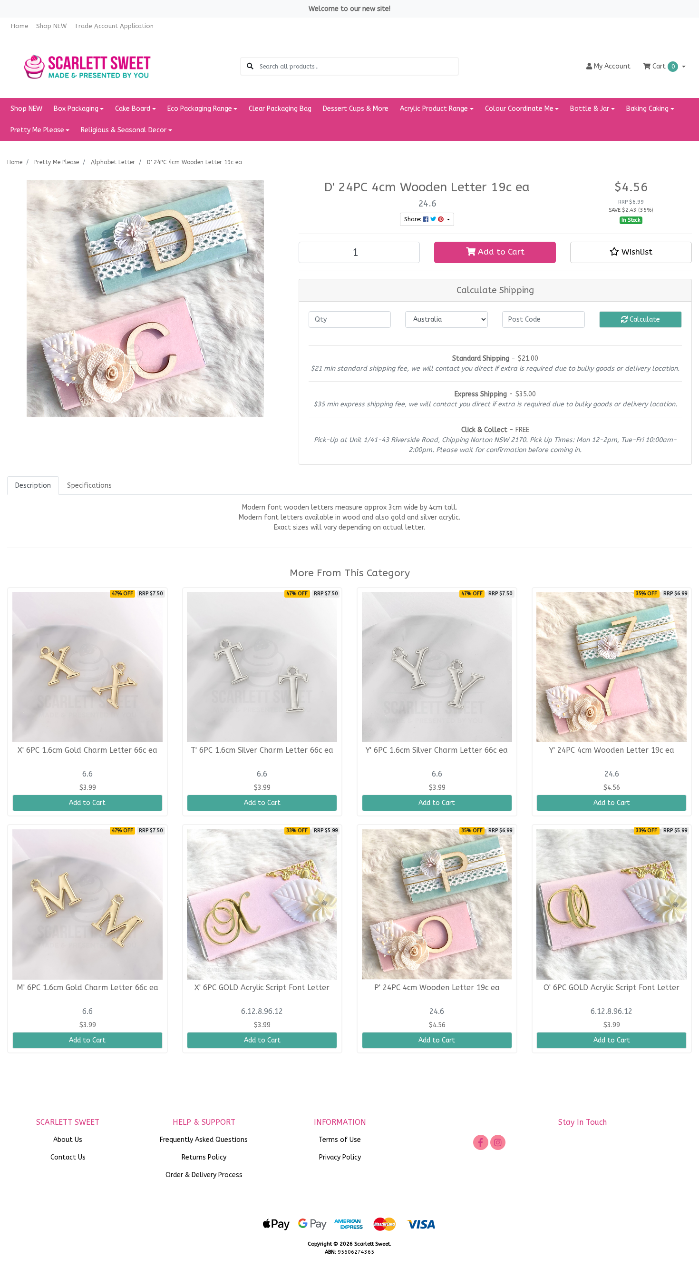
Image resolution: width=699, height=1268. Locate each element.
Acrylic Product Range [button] (434, 109)
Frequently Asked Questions (204, 1140)
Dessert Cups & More (355, 109)
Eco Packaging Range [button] (199, 109)
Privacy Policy (340, 1157)
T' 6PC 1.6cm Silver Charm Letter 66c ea (262, 750)
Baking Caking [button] (647, 109)
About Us (67, 1140)
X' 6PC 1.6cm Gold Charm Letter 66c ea (87, 750)
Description (33, 486)
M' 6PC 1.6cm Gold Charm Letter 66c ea (87, 987)
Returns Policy (204, 1157)
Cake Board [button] (132, 109)
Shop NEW (51, 25)
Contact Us (68, 1157)
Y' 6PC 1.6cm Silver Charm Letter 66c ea (437, 750)
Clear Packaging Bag (280, 109)
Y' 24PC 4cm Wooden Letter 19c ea (611, 750)
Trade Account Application (114, 25)
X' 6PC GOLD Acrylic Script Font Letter (262, 987)
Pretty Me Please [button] (37, 130)
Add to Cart (500, 252)
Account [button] (612, 66)
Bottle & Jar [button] (589, 109)
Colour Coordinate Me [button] (519, 109)
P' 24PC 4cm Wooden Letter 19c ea (437, 987)
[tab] (33, 485)
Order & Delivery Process (204, 1175)
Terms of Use (340, 1140)
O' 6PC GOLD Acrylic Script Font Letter (612, 987)
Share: (413, 219)
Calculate (644, 319)
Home (20, 25)
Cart (662, 66)
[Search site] (250, 66)
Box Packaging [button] (76, 109)
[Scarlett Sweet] (87, 66)
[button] (631, 252)
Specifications (89, 486)
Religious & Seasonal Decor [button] (123, 130)
